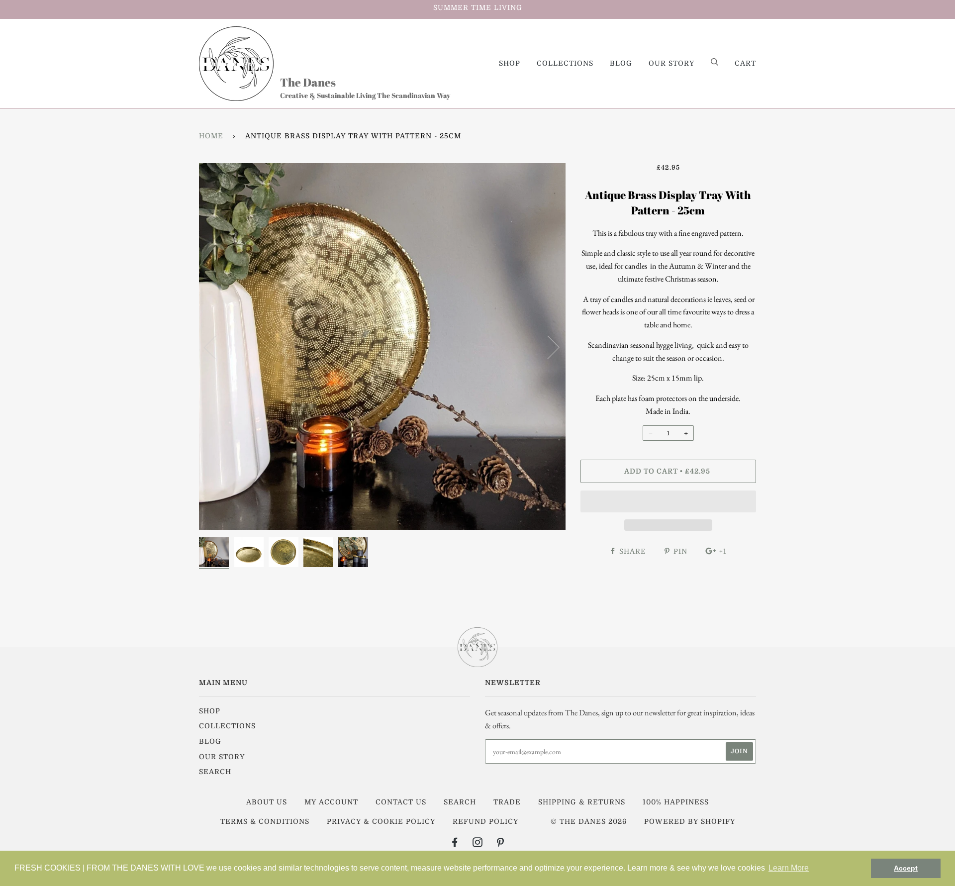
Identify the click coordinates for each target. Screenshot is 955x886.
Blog (621, 63)
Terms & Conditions (264, 821)
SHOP (509, 63)
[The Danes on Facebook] (455, 844)
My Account (331, 802)
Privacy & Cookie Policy (381, 821)
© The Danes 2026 (589, 821)
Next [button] (547, 346)
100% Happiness (676, 802)
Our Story (671, 63)
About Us (266, 802)
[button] (668, 501)
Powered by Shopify (689, 821)
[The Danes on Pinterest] (500, 844)
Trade (507, 802)
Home (211, 136)
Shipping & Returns (581, 802)
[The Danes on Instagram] (478, 844)
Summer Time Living (477, 7)
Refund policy (485, 821)
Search (215, 772)
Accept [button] (906, 868)
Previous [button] (216, 346)
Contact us (401, 802)
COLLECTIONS (565, 63)
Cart (745, 63)
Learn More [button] (788, 868)
